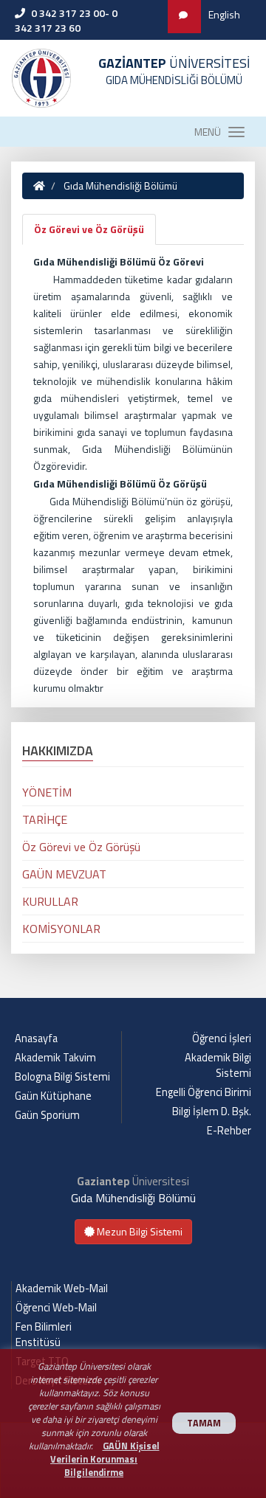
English (224, 14)
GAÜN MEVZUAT (64, 874)
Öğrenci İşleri (221, 1038)
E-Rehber (229, 1131)
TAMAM (204, 1423)
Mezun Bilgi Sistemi (139, 1231)
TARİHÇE (44, 819)
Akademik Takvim (55, 1058)
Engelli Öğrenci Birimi (203, 1092)
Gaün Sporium (47, 1115)
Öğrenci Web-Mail (56, 1308)
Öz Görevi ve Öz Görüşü (89, 229)
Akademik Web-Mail (62, 1288)
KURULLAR (50, 901)
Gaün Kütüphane (53, 1096)
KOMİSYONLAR (61, 928)
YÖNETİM (47, 792)
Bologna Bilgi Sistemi (62, 1077)
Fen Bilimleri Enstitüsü (44, 1334)
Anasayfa (36, 1038)
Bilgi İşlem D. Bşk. (211, 1111)
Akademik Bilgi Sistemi (218, 1065)
